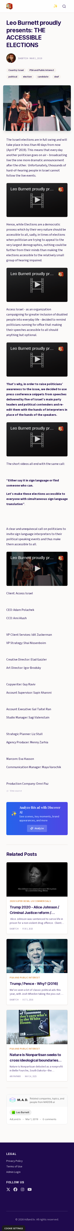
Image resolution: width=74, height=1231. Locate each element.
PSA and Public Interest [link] (25, 977)
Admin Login (13, 1172)
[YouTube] (30, 1189)
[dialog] (13, 1228)
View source (16, 791)
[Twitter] (8, 1189)
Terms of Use (14, 1167)
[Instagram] (22, 1189)
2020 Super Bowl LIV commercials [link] (30, 901)
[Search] (64, 6)
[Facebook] (15, 1189)
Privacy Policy (14, 1161)
